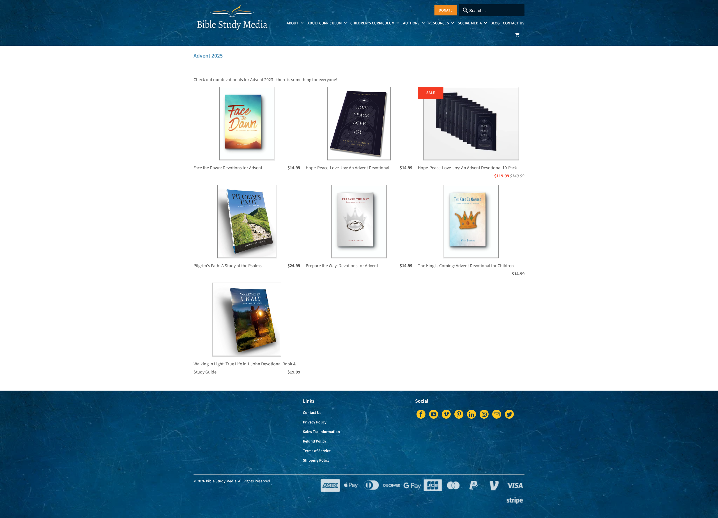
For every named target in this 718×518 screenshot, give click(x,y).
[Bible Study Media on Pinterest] (458, 414)
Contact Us (513, 23)
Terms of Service (317, 451)
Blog (495, 23)
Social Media (470, 23)
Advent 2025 (208, 56)
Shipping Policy (316, 460)
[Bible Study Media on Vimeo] (446, 414)
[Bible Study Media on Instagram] (484, 414)
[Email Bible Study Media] (496, 414)
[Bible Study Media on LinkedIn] (471, 414)
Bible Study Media (221, 481)
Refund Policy (314, 441)
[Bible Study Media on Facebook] (420, 414)
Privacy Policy (314, 422)
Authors (411, 23)
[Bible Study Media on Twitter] (509, 414)
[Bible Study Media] (232, 21)
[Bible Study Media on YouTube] (433, 414)
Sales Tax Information (321, 432)
